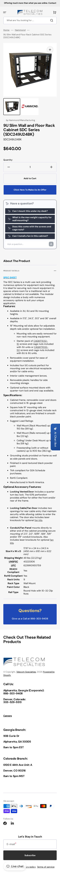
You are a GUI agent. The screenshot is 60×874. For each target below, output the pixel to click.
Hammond (20, 30)
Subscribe (30, 855)
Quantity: (8, 160)
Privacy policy (28, 866)
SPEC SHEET (10, 277)
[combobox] (30, 20)
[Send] (51, 244)
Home (6, 30)
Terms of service (45, 866)
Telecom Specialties (26, 671)
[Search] (52, 20)
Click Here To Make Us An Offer (30, 189)
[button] (4, 12)
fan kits (38, 520)
